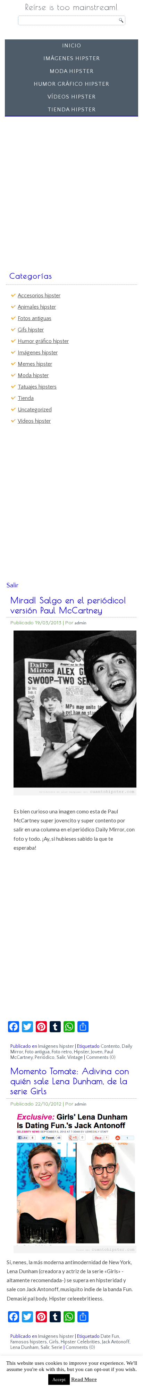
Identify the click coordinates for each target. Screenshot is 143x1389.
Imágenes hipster (71, 58)
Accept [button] (59, 1379)
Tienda (26, 398)
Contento (110, 1046)
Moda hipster (72, 71)
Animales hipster (37, 307)
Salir (61, 1057)
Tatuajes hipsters (37, 387)
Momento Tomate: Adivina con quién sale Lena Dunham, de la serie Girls (69, 1081)
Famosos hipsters (28, 1342)
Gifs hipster (31, 330)
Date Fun (110, 1336)
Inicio (71, 46)
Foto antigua (37, 1052)
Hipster (81, 1052)
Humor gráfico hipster (71, 84)
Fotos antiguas (34, 318)
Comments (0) (101, 1057)
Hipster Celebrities (80, 1342)
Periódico (44, 1057)
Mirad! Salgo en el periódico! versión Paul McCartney (68, 605)
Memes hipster (35, 364)
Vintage (75, 1057)
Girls (54, 1342)
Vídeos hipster (72, 97)
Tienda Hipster (72, 109)
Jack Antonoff (115, 1342)
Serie (56, 1347)
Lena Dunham (24, 1347)
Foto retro (62, 1052)
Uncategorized (35, 410)
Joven (96, 1052)
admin (80, 622)
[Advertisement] (71, 190)
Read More (84, 1379)
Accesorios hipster (39, 295)
